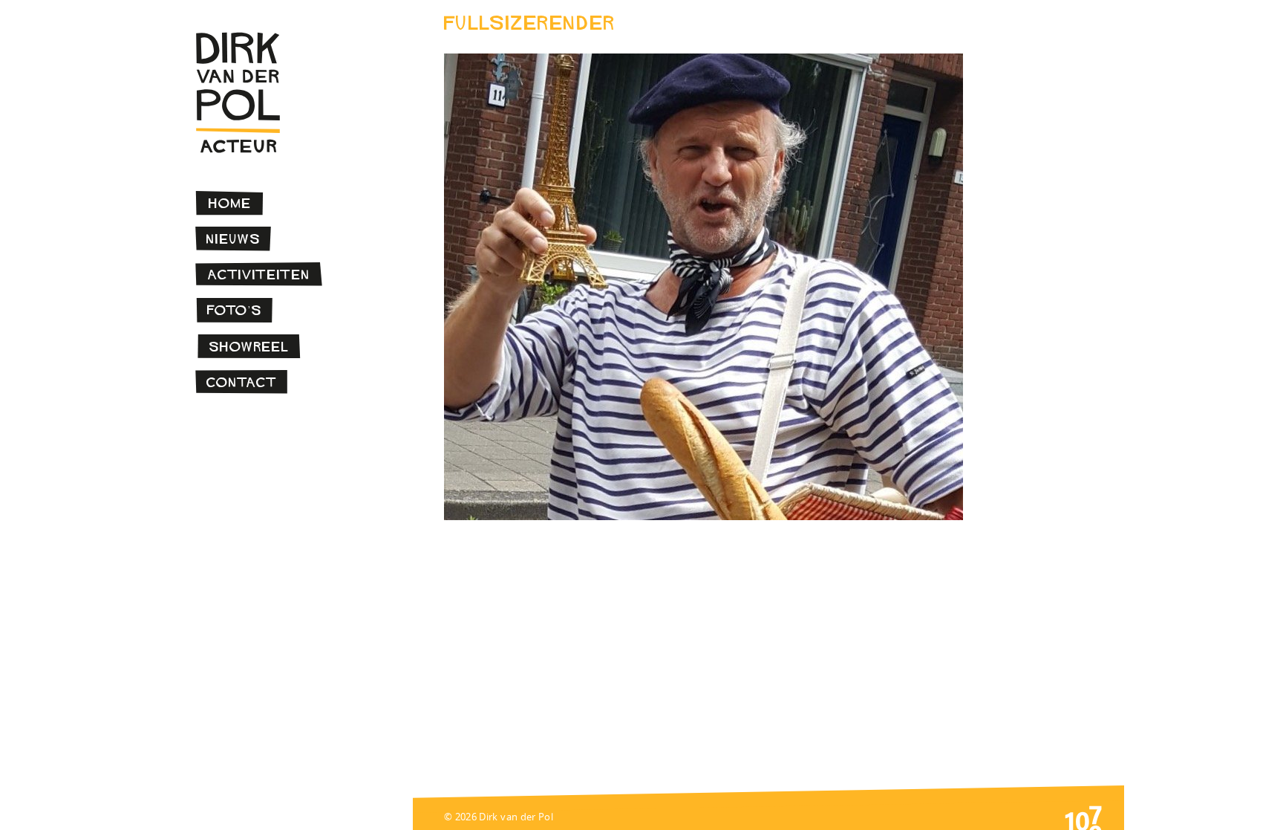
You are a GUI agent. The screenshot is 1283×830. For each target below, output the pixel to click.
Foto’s (234, 310)
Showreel (249, 346)
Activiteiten (259, 274)
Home (230, 203)
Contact (241, 382)
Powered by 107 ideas (1083, 816)
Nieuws (233, 239)
